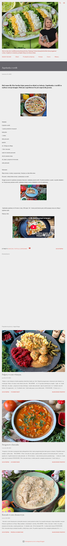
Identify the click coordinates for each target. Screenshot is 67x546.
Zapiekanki (23, 248)
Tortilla (17, 248)
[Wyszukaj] (60, 3)
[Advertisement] (33, 309)
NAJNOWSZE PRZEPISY (58, 392)
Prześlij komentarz (17, 532)
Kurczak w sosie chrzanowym (13, 514)
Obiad (17, 56)
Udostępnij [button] (59, 248)
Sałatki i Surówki (6, 56)
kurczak (11, 248)
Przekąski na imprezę (28, 56)
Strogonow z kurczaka (10, 444)
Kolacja (40, 56)
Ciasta (48, 56)
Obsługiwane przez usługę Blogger (35, 541)
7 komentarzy (15, 392)
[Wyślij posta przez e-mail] (30, 248)
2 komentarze (15, 462)
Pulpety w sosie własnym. (11, 374)
